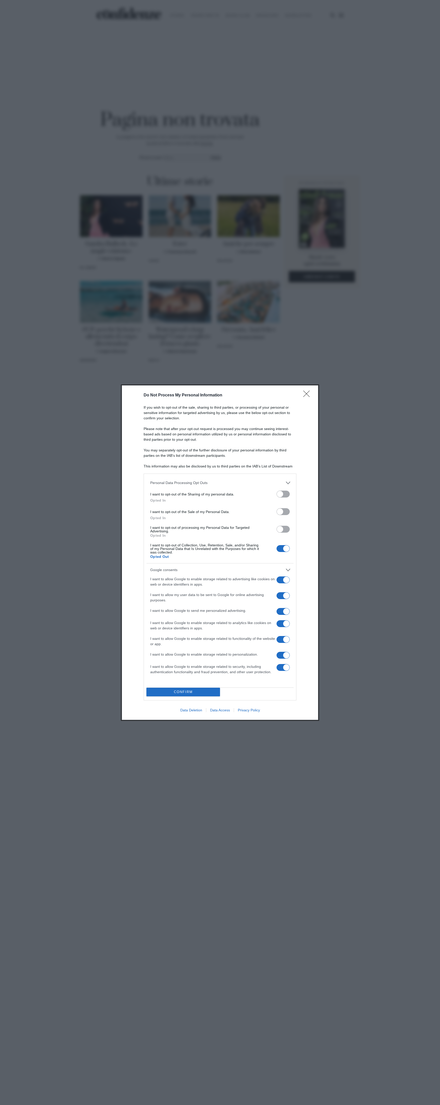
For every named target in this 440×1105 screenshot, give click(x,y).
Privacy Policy (249, 710)
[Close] (308, 395)
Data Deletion (191, 710)
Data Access (220, 710)
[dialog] (220, 552)
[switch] (283, 494)
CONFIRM (183, 692)
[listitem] (220, 483)
